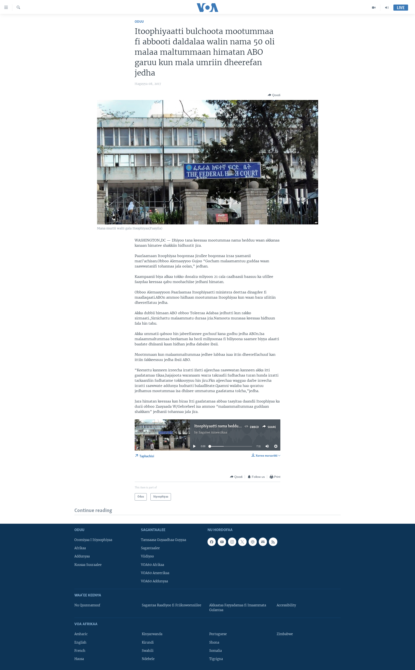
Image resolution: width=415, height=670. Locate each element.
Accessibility (286, 605)
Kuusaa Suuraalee (88, 565)
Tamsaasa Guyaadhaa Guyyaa (163, 540)
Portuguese (218, 634)
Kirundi (148, 642)
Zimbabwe (285, 634)
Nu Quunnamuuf (87, 605)
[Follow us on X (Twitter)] (242, 542)
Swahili (147, 651)
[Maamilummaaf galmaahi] (263, 542)
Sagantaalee (150, 548)
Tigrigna (216, 659)
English (80, 642)
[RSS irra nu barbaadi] (273, 542)
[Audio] (386, 7)
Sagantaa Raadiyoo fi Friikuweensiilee (171, 605)
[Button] (274, 95)
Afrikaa (80, 548)
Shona (214, 642)
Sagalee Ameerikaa (213, 432)
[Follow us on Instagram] (232, 542)
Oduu (139, 22)
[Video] (373, 7)
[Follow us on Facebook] (212, 542)
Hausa (79, 659)
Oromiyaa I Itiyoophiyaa (93, 540)
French (79, 651)
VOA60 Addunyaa (154, 581)
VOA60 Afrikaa (152, 565)
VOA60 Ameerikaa (155, 573)
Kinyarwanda (152, 634)
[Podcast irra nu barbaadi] (253, 542)
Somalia (215, 651)
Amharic (81, 634)
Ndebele (148, 659)
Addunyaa (82, 557)
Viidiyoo (147, 557)
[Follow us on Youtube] (222, 542)
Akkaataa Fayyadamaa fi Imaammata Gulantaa (237, 607)
